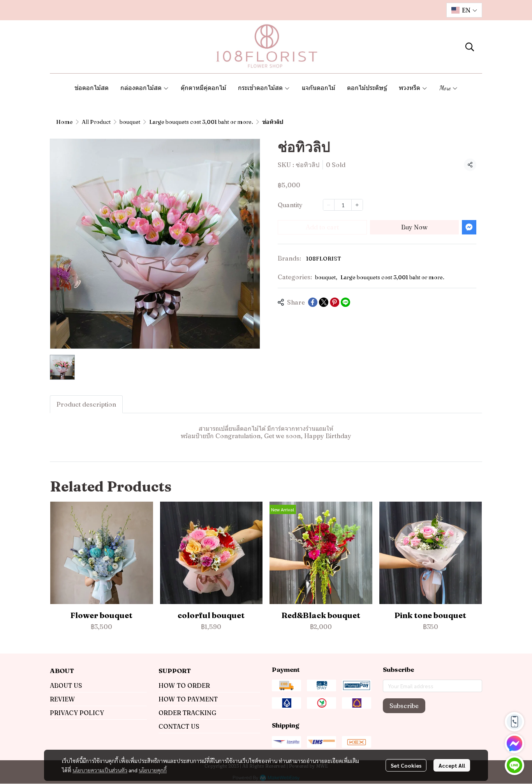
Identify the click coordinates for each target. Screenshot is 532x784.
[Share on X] (323, 302)
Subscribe (404, 706)
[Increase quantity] (357, 204)
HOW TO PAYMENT (188, 699)
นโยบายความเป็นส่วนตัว (99, 769)
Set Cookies (406, 765)
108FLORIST (323, 258)
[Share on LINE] (345, 302)
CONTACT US (179, 726)
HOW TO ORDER (184, 685)
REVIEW (62, 699)
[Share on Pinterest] (334, 302)
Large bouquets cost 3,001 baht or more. (201, 121)
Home (64, 121)
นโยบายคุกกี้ (153, 769)
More (445, 88)
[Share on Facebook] (312, 302)
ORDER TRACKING (187, 713)
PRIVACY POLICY (77, 713)
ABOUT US (66, 685)
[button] (464, 10)
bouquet (130, 121)
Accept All (452, 765)
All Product (96, 121)
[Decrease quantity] (328, 204)
